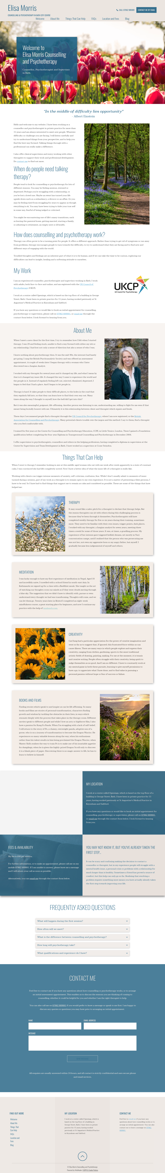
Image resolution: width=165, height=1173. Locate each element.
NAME (31, 1020)
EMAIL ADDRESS (90, 1020)
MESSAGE (32, 1033)
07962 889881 (22, 867)
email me (132, 1119)
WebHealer (78, 1170)
